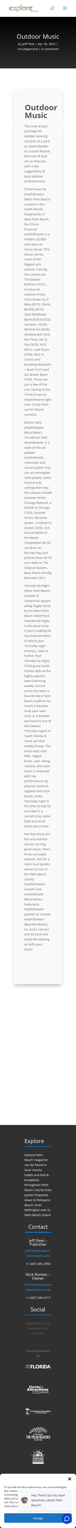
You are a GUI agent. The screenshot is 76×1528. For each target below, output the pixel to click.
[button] (70, 1479)
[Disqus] (38, 1053)
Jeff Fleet (28, 44)
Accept (38, 1518)
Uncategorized (28, 49)
